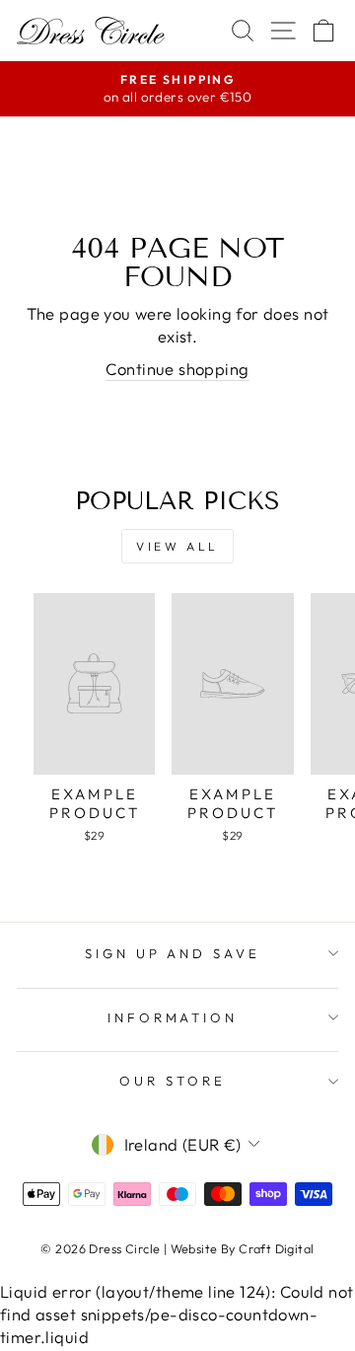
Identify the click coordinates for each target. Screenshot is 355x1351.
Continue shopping (177, 368)
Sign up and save (173, 953)
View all (177, 546)
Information (173, 1017)
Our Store (172, 1080)
